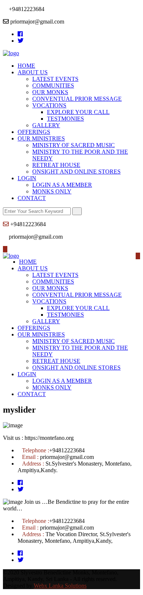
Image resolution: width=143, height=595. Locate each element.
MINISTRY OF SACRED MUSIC (73, 145)
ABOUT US (33, 72)
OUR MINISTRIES (41, 138)
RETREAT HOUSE (56, 165)
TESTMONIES (65, 118)
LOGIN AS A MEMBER (62, 185)
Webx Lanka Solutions (60, 585)
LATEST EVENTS (55, 79)
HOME (26, 66)
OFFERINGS (34, 132)
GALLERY (46, 125)
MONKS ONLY (52, 191)
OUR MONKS (50, 92)
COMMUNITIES (53, 85)
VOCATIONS (49, 105)
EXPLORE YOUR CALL (78, 112)
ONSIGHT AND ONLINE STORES (76, 171)
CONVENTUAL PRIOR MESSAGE (77, 99)
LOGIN (27, 178)
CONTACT (32, 198)
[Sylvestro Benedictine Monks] (11, 53)
